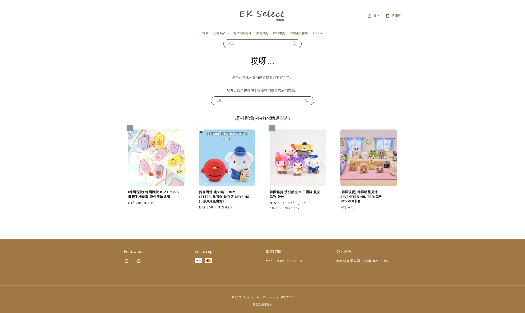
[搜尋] (294, 44)
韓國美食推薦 (299, 33)
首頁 (205, 33)
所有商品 (219, 33)
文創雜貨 (262, 33)
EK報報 (317, 33)
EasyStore (286, 296)
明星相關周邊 (242, 33)
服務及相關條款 (262, 304)
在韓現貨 (279, 33)
